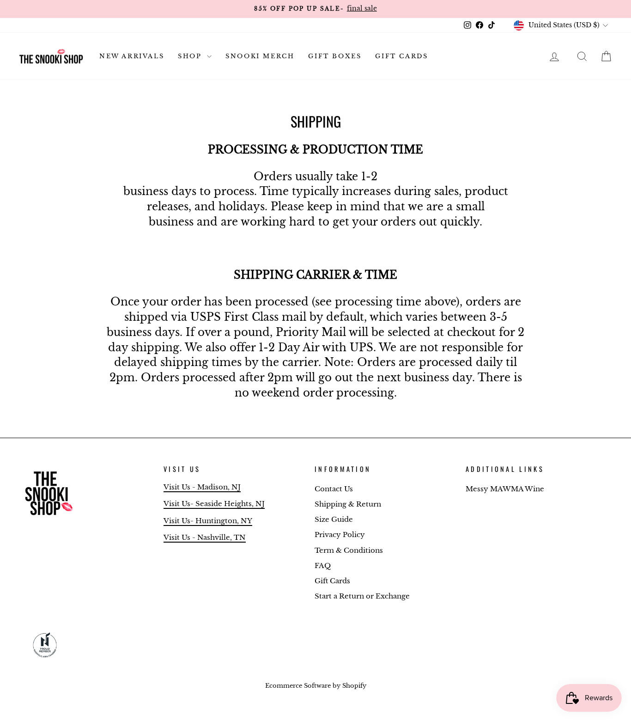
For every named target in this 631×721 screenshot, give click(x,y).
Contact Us (334, 488)
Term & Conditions (349, 550)
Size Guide (334, 519)
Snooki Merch (259, 56)
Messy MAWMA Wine (505, 488)
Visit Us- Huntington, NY (208, 520)
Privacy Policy (340, 534)
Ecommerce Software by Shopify (315, 685)
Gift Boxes (334, 56)
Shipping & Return (348, 504)
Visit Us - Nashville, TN (205, 537)
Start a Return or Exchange (362, 596)
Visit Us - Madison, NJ (202, 487)
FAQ (323, 565)
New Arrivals (131, 56)
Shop (191, 56)
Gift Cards (401, 56)
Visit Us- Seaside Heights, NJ (214, 503)
